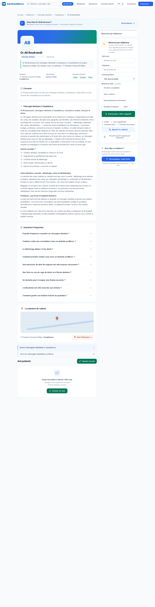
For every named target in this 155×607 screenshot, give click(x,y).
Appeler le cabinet (120, 129)
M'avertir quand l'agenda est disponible (119, 137)
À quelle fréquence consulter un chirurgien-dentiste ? (46, 233)
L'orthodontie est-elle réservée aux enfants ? (42, 288)
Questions (93, 4)
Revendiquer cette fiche (119, 159)
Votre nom (105, 56)
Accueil (20, 15)
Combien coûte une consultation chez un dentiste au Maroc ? (49, 241)
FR (119, 4)
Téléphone (106, 65)
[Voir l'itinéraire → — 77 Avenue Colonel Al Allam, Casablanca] (57, 322)
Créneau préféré (108, 75)
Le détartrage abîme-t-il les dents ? (38, 249)
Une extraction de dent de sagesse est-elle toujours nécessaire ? (51, 264)
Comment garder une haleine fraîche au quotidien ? (45, 295)
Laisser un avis (88, 361)
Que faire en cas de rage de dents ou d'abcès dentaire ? (47, 272)
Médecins (81, 4)
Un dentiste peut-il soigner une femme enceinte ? (44, 280)
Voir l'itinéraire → (84, 337)
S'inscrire (144, 4)
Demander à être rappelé (119, 114)
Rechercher (67, 4)
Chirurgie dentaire (44, 15)
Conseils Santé (107, 4)
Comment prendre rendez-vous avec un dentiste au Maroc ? (49, 257)
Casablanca (59, 15)
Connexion (131, 4)
